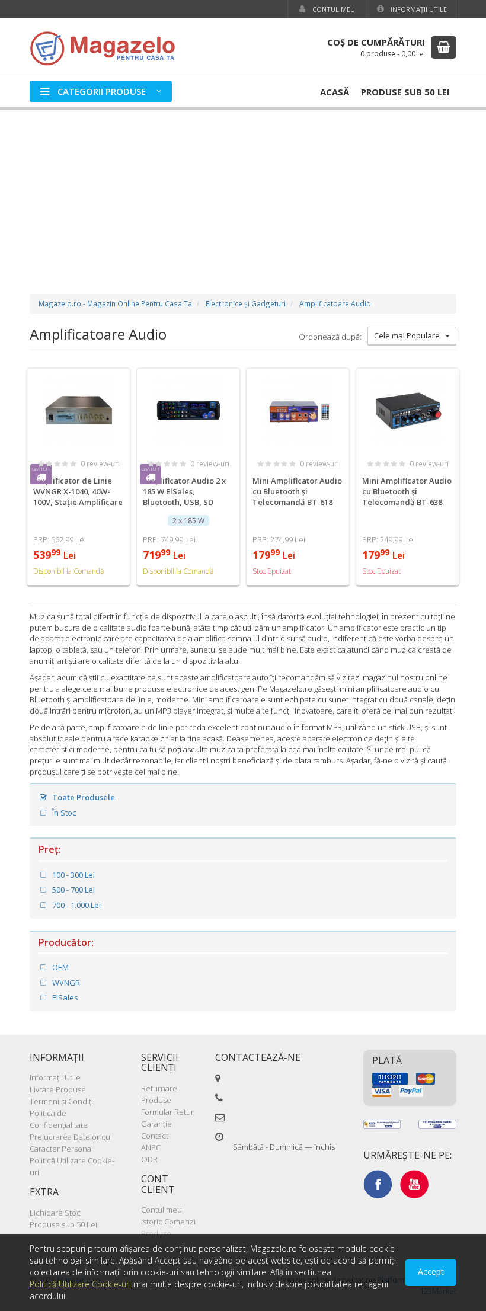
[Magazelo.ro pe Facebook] (377, 1183)
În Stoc (63, 812)
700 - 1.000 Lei (75, 905)
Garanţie (156, 1123)
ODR (149, 1159)
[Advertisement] (243, 190)
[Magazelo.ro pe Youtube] (414, 1183)
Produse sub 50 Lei (405, 92)
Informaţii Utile (418, 9)
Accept (431, 1271)
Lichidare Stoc (55, 1212)
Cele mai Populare (409, 335)
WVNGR (65, 982)
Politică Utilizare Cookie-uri (80, 1284)
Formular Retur (167, 1112)
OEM (59, 967)
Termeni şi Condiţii (62, 1101)
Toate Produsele (82, 797)
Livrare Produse (58, 1089)
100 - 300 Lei (72, 874)
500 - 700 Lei (72, 889)
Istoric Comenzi (168, 1221)
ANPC (151, 1147)
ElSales (64, 997)
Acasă (334, 92)
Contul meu (333, 9)
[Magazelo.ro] (107, 47)
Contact (154, 1135)
